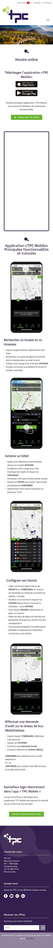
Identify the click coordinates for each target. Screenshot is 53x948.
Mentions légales (8, 935)
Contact (48, 2)
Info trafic (21, 3)
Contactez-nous (10, 866)
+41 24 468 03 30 (11, 869)
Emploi (37, 2)
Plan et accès (9, 872)
